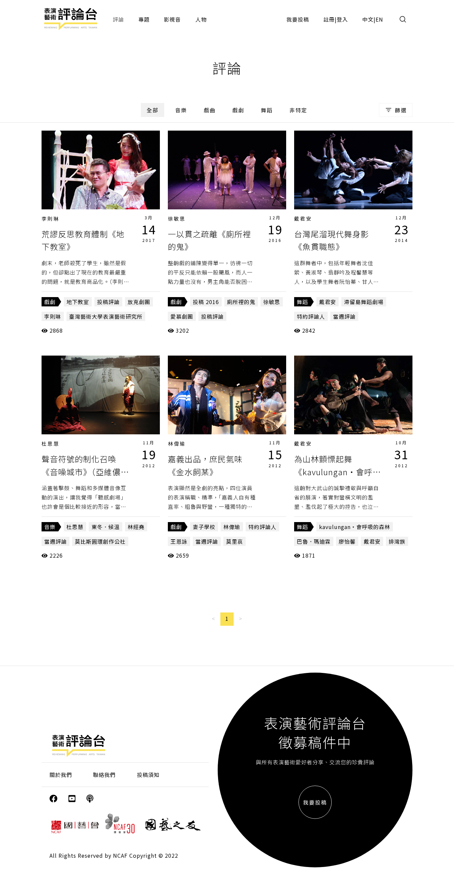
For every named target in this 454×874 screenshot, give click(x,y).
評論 (118, 19)
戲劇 (238, 110)
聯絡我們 (104, 775)
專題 (144, 19)
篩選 (401, 110)
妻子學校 (204, 527)
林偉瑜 (177, 443)
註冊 (329, 19)
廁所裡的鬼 (241, 302)
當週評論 (344, 316)
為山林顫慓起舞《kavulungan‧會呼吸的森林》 (337, 471)
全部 (153, 110)
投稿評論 (108, 302)
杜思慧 (50, 443)
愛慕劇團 (181, 316)
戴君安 (303, 218)
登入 (342, 19)
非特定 (298, 110)
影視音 (172, 19)
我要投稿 (297, 19)
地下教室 (77, 302)
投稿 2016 (206, 302)
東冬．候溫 (105, 527)
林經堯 (136, 527)
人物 (201, 19)
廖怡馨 (347, 541)
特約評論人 (311, 316)
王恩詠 (178, 541)
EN (379, 19)
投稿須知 (148, 775)
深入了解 (101, 170)
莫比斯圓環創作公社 (100, 541)
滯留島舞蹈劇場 (364, 302)
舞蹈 (267, 110)
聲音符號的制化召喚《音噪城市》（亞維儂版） (81, 471)
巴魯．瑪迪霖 (314, 541)
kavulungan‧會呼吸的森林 (354, 527)
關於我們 (61, 775)
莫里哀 (234, 541)
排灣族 (397, 541)
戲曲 (210, 110)
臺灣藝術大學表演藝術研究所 (106, 316)
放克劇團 (139, 302)
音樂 (181, 110)
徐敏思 (177, 218)
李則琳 (50, 218)
